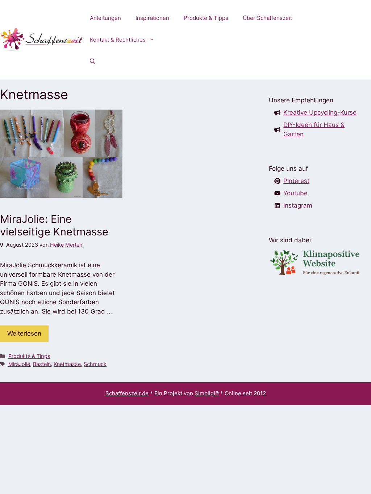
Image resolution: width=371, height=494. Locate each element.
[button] (93, 61)
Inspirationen (152, 17)
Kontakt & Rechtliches (118, 39)
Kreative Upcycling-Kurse (320, 112)
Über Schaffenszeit (267, 17)
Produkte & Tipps (206, 17)
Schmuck (95, 364)
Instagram (297, 205)
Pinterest (296, 180)
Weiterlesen (24, 333)
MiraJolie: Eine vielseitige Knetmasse (54, 225)
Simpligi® (207, 393)
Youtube (295, 193)
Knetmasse (67, 364)
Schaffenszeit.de (127, 393)
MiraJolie (19, 364)
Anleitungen (105, 17)
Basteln (42, 364)
